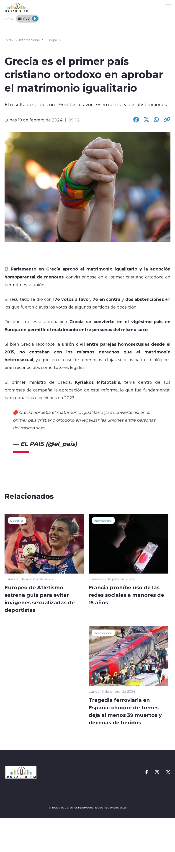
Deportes (16, 520)
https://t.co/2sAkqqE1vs (69, 427)
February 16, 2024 (105, 444)
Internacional (29, 40)
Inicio (9, 40)
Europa (51, 40)
